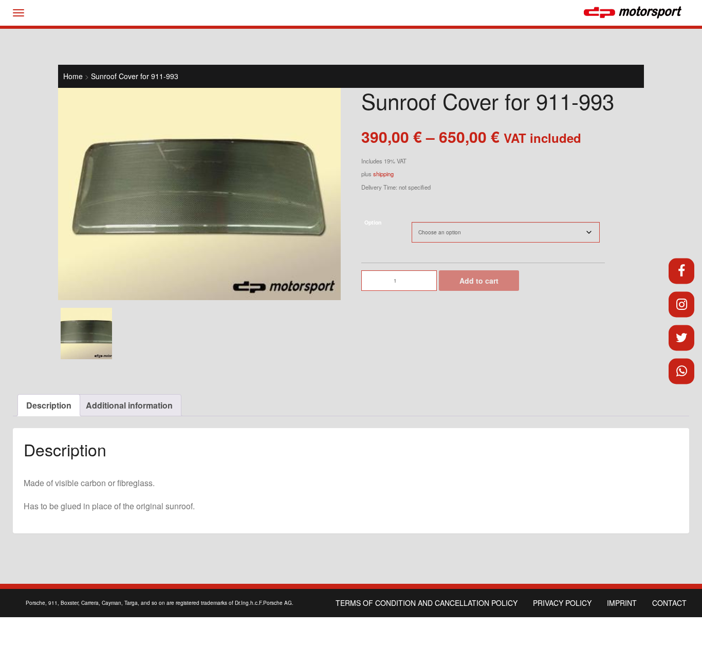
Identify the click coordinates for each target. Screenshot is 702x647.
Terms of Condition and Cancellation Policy (427, 603)
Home (73, 76)
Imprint (622, 603)
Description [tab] (48, 405)
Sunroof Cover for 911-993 (134, 76)
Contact (669, 603)
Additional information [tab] (129, 405)
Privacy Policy (562, 603)
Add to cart (478, 280)
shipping (383, 174)
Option (372, 222)
